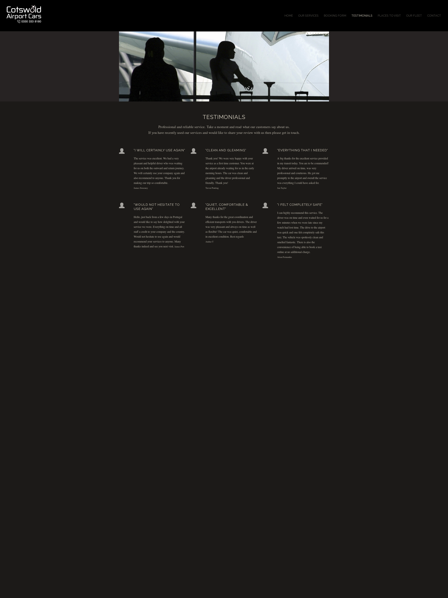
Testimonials (361, 15)
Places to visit (389, 15)
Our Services (308, 15)
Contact (434, 15)
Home (288, 15)
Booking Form (335, 15)
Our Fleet (414, 15)
